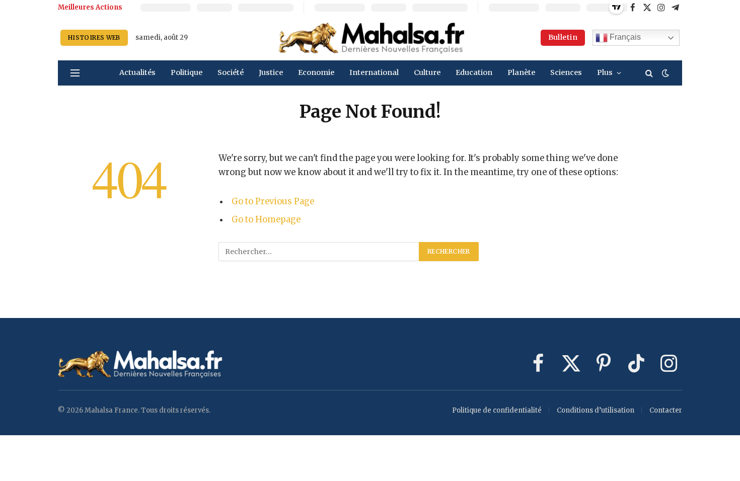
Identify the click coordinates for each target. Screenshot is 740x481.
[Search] (649, 73)
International (374, 72)
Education (474, 72)
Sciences (566, 72)
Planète (521, 72)
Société (230, 72)
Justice (271, 72)
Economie (316, 72)
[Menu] (75, 73)
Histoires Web (94, 37)
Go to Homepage (266, 219)
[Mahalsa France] (371, 37)
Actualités (137, 72)
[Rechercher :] (319, 251)
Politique (186, 72)
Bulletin (562, 37)
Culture (427, 72)
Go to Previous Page (273, 201)
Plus (605, 72)
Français (624, 37)
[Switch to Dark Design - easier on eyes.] (664, 73)
